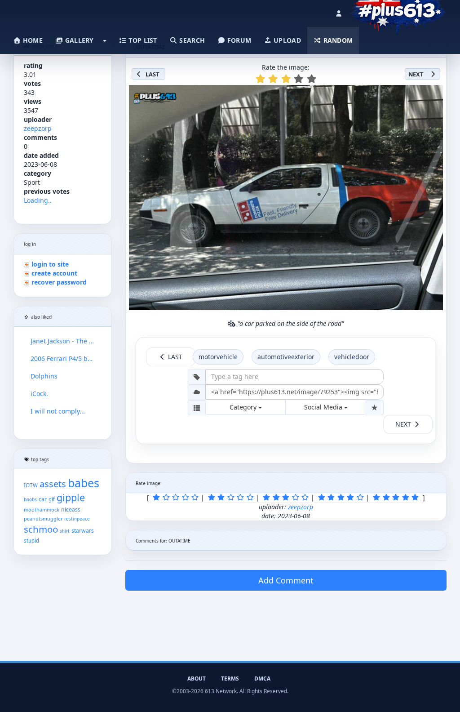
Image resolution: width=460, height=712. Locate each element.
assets (53, 484)
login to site (50, 264)
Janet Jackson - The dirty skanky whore (63, 341)
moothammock (41, 509)
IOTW (31, 485)
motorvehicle (218, 356)
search (191, 40)
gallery (78, 40)
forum (239, 40)
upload (286, 40)
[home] (397, 11)
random (337, 40)
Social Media (324, 407)
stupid (31, 540)
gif (52, 499)
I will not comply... (58, 411)
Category (244, 407)
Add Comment (286, 580)
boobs (30, 499)
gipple (71, 497)
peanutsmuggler (43, 519)
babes (83, 482)
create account (54, 273)
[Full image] (432, 94)
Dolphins (44, 376)
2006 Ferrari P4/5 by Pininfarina (63, 358)
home (32, 40)
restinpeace (77, 519)
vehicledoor (351, 356)
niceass (70, 509)
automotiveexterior (285, 356)
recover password (59, 282)
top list (142, 40)
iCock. (39, 393)
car (43, 499)
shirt (65, 531)
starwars (82, 530)
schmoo (41, 529)
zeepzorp (38, 128)
